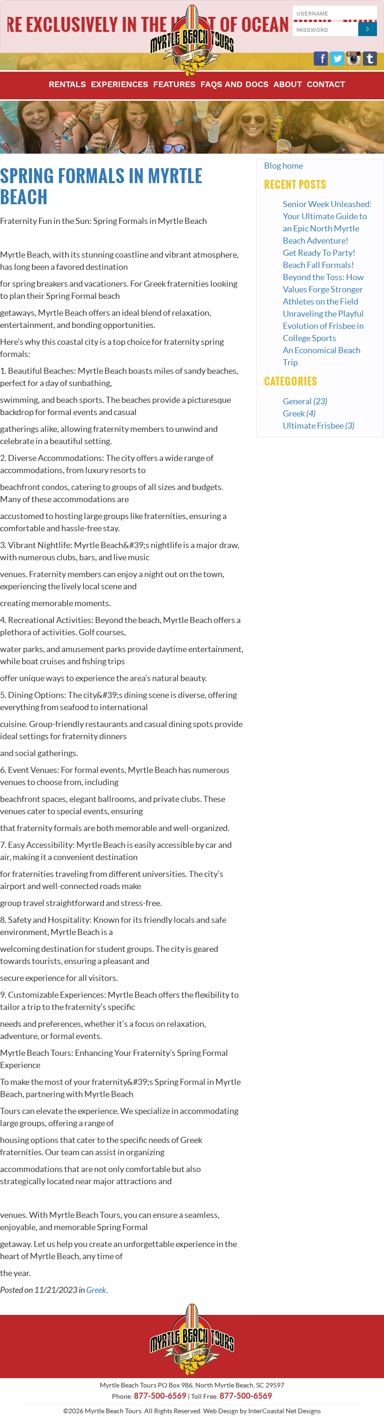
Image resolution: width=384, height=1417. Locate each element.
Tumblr (370, 59)
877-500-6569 (160, 1395)
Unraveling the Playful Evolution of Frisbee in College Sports (323, 326)
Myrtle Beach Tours (192, 41)
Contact (326, 85)
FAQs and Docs (234, 85)
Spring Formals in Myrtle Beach (101, 186)
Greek (96, 1290)
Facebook (321, 59)
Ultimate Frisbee (318, 425)
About (287, 85)
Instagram (354, 59)
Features (174, 85)
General (305, 401)
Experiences (119, 85)
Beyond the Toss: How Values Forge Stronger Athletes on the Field (323, 289)
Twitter (337, 59)
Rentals (67, 85)
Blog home (283, 166)
